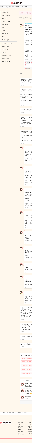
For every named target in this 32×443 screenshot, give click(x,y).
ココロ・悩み (5, 46)
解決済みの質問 (6, 15)
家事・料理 (5, 33)
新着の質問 (5, 12)
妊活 (3, 37)
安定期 (28, 62)
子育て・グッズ (6, 21)
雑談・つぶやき (6, 61)
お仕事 (3, 30)
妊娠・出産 (5, 18)
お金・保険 (5, 24)
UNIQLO (28, 65)
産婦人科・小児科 (6, 55)
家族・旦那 (5, 49)
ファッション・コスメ (8, 43)
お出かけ (4, 52)
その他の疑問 (5, 58)
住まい (3, 27)
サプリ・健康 (5, 40)
